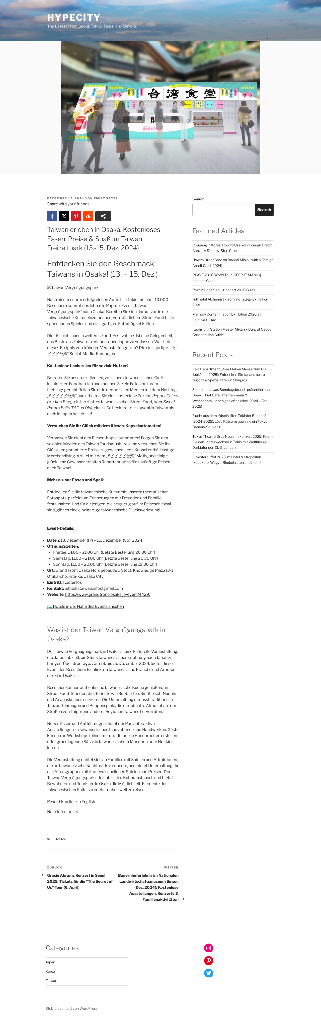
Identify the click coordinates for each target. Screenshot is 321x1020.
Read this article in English (71, 801)
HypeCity (74, 17)
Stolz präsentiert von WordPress (72, 1008)
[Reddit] (88, 216)
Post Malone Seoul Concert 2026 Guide (224, 290)
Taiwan (51, 980)
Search (198, 199)
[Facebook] (52, 216)
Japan (60, 839)
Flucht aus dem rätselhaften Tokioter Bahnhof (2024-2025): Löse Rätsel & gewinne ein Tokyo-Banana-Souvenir (230, 421)
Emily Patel (106, 198)
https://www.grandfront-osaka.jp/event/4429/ (107, 594)
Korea (50, 971)
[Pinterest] (76, 216)
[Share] (103, 216)
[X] (64, 216)
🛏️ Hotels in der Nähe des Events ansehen (85, 606)
